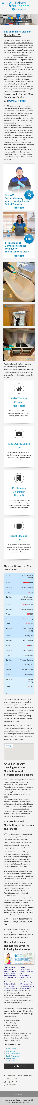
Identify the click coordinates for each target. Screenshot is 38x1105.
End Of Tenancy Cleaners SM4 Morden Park (27, 971)
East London (10, 1051)
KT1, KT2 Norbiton (10, 971)
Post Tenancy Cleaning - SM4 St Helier (25, 978)
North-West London (13, 1053)
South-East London (12, 1061)
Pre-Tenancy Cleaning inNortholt (19, 492)
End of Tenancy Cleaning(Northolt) (19, 402)
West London (10, 1058)
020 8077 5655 (20, 9)
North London (11, 1049)
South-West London (13, 1056)
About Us (18, 1094)
